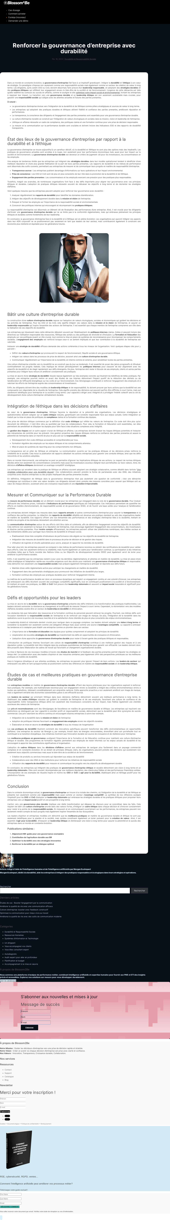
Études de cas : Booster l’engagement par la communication (26, 903)
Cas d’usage (14, 10)
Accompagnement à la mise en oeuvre (21, 964)
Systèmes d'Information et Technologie (21, 938)
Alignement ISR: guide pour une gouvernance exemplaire (38, 834)
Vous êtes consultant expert (17, 949)
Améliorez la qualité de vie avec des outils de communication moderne (30, 916)
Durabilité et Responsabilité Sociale (80, 59)
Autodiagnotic (11, 954)
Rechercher (5, 886)
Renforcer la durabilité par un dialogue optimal (33, 844)
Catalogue (9, 1076)
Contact (8, 1070)
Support (8, 1073)
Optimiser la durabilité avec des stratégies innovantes (36, 841)
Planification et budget (14, 961)
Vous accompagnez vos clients (18, 946)
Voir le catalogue (8, 980)
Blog (6, 1080)
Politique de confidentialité (30, 1124)
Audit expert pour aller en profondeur (21, 957)
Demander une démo (18, 21)
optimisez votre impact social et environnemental (98, 92)
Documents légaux (13, 1124)
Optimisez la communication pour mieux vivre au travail (24, 913)
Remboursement (46, 1124)
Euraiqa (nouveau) (17, 17)
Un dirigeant (10, 943)
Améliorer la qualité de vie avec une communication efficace (26, 906)
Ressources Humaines (14, 935)
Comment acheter (16, 13)
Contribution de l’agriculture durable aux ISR (32, 837)
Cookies (2, 1124)
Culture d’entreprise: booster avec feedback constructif (24, 909)
